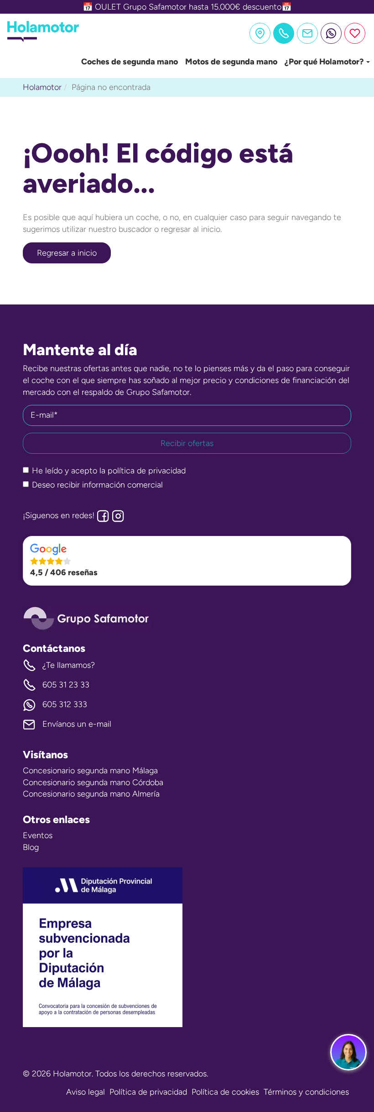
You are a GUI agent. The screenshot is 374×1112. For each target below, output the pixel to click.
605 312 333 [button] (64, 704)
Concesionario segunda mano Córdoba (93, 782)
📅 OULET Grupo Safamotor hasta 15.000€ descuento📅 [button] (187, 7)
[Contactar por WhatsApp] (331, 33)
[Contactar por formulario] (307, 33)
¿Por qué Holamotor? (325, 62)
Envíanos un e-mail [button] (76, 724)
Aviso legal (85, 1092)
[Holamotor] (43, 39)
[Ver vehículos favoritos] (354, 33)
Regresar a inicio (67, 253)
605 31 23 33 (65, 685)
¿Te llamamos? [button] (68, 665)
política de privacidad (147, 471)
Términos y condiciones (306, 1092)
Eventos (37, 835)
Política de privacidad (148, 1092)
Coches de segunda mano (129, 62)
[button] (187, 561)
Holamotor (42, 87)
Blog (31, 847)
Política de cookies (225, 1092)
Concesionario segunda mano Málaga (90, 771)
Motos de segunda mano (231, 62)
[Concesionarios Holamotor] (259, 33)
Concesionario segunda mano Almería (91, 794)
